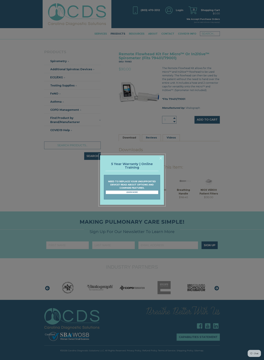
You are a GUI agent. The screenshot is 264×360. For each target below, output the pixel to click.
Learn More (132, 192)
